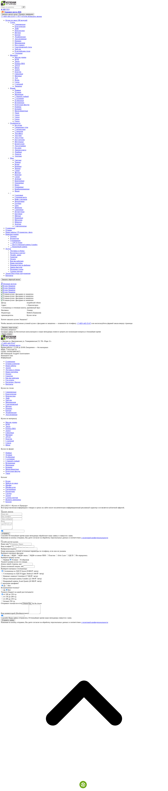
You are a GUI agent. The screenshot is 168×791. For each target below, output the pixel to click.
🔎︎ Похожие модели (8, 284)
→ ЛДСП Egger (16, 243)
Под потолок (20, 140)
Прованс (18, 41)
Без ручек (18, 125)
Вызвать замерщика (26, 14)
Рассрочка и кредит (17, 253)
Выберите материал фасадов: (12, 553)
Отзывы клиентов (12, 364)
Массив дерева (20, 57)
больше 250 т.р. (9, 601)
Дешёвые (18, 152)
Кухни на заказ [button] (16, 20)
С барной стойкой (22, 96)
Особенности (15, 123)
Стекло (8, 443)
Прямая (6, 560)
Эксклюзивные (21, 39)
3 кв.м (17, 115)
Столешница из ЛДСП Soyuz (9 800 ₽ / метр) (20, 571)
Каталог (8, 502)
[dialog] (84, 524)
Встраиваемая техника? (10, 588)
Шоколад (18, 222)
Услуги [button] (8, 249)
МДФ (17, 59)
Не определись (81, 555)
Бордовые (18, 214)
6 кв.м (17, 119)
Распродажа (10, 491)
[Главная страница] (8, 5)
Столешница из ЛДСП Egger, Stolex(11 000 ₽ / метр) (23, 574)
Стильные (19, 53)
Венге (17, 185)
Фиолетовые (19, 201)
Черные (18, 168)
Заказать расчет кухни (9, 14)
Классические (20, 26)
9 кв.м (17, 121)
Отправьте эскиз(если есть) (11, 603)
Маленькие (19, 94)
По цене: (18, 148)
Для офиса (19, 133)
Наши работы (18, 232)
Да (4, 586)
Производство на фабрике (20, 265)
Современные (20, 24)
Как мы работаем (16, 261)
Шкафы (8, 485)
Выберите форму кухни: (10, 557)
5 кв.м (17, 117)
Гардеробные (10, 489)
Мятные (18, 216)
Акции (17, 273)
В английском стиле (22, 51)
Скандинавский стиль (23, 47)
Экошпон (18, 86)
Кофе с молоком (21, 199)
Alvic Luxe (62, 555)
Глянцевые (19, 74)
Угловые (18, 92)
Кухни (8, 481)
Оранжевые (19, 183)
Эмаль (17, 61)
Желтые (18, 173)
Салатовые (19, 195)
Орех (17, 205)
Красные (18, 175)
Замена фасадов (16, 267)
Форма (12, 88)
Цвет (12, 158)
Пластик (18, 72)
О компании (10, 228)
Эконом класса (20, 150)
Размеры (18, 107)
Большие (18, 109)
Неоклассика (20, 31)
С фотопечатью (21, 226)
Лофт (17, 28)
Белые (17, 164)
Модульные (19, 142)
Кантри (17, 35)
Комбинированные (22, 189)
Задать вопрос (7, 334)
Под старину (20, 45)
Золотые (18, 224)
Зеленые (18, 179)
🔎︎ (23, 7)
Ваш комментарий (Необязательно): (15, 613)
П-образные (19, 101)
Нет (9, 586)
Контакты (9, 275)
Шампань (18, 208)
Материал (14, 55)
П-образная (24, 560)
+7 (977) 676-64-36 (22, 16)
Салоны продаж (16, 271)
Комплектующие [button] (12, 234)
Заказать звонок (35, 16)
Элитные (18, 156)
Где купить (9, 380)
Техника (13, 236)
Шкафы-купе (10, 487)
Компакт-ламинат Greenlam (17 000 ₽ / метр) (20, 576)
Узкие (17, 113)
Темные (18, 162)
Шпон (17, 68)
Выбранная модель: (8, 549)
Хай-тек (18, 49)
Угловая (15, 560)
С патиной (19, 84)
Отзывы (8, 230)
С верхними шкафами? (10, 583)
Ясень (17, 80)
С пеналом (19, 131)
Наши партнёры (16, 263)
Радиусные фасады (22, 105)
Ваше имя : (5, 544)
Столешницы (15, 240)
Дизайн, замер (15, 255)
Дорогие (18, 154)
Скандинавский (11, 404)
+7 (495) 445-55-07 (8, 16)
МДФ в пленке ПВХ (38, 555)
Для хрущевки (20, 146)
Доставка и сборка (17, 251)
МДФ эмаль (23, 555)
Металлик (18, 220)
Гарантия (13, 257)
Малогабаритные (21, 111)
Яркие (17, 191)
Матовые (18, 76)
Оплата (13, 259)
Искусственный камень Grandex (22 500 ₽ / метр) (22, 579)
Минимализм (20, 43)
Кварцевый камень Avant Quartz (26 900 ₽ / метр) (22, 581)
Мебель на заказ (11, 483)
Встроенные (19, 103)
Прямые (18, 90)
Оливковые (19, 187)
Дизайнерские (20, 37)
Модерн (18, 33)
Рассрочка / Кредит (12, 382)
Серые (17, 170)
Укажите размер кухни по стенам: (14, 562)
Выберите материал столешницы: (14, 569)
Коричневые (19, 181)
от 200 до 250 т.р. (10, 599)
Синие (17, 177)
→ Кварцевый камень (18, 247)
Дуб (16, 78)
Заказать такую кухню (9, 327)
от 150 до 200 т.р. (10, 597)
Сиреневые (19, 210)
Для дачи (18, 136)
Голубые (18, 203)
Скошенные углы (21, 127)
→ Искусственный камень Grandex (23, 245)
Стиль (12, 22)
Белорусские (19, 144)
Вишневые (19, 218)
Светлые (18, 160)
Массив (6, 555)
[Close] (2, 510)
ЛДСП (17, 66)
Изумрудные (19, 212)
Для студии (19, 138)
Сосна (17, 82)
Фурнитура (14, 238)
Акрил (17, 70)
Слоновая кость (21, 197)
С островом (19, 98)
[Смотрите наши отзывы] (10, 345)
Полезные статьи (16, 269)
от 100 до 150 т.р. (10, 594)
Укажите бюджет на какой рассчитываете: (17, 592)
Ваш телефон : (7, 546)
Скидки (8, 493)
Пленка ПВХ (20, 63)
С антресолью (20, 129)
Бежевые (18, 166)
